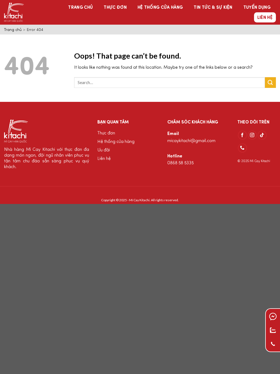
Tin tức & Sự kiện (213, 7)
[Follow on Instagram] (252, 135)
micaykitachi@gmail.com (191, 141)
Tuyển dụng (256, 7)
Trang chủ (80, 7)
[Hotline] (273, 343)
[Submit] (270, 82)
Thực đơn (115, 7)
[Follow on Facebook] (242, 135)
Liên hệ (265, 18)
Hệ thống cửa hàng (160, 7)
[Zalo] (273, 330)
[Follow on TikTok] (262, 135)
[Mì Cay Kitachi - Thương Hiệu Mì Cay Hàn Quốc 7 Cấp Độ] (24, 12)
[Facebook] (273, 316)
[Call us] (242, 148)
